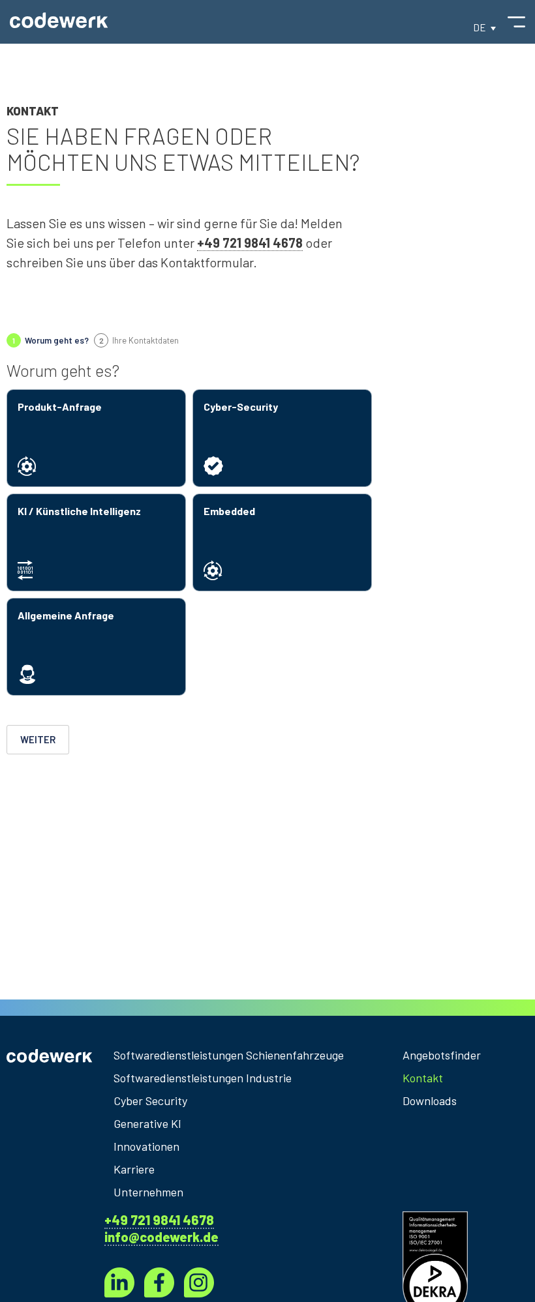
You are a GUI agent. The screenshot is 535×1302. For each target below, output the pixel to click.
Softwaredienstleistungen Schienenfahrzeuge (229, 1054)
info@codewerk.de (161, 1237)
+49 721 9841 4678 (159, 1220)
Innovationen (146, 1146)
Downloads (430, 1100)
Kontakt (423, 1077)
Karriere (134, 1169)
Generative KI (147, 1123)
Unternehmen (148, 1191)
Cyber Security (150, 1100)
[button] (484, 27)
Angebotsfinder (439, 1054)
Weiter (37, 739)
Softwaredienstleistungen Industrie (203, 1077)
